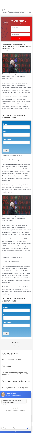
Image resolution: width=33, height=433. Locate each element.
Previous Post (16, 342)
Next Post (16, 346)
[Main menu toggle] (29, 4)
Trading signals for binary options (15, 387)
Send (6, 150)
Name (6, 124)
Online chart (7, 366)
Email (5, 132)
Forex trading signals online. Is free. (16, 381)
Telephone (7, 139)
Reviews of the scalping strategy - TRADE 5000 (15, 373)
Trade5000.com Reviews (12, 360)
